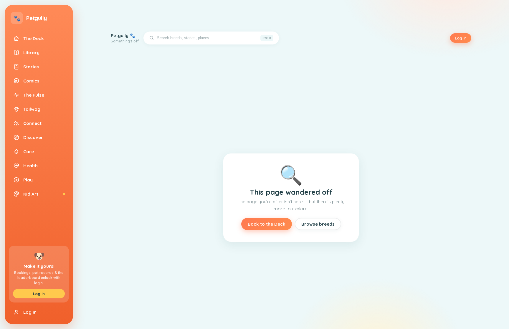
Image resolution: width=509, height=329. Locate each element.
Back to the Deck (266, 224)
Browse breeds (318, 224)
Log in (39, 293)
